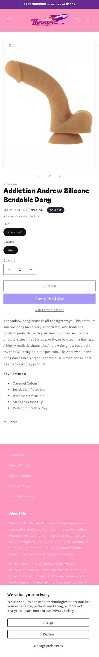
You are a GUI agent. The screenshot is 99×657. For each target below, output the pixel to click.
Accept (48, 622)
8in (13, 251)
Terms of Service (21, 496)
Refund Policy (19, 465)
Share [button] (13, 422)
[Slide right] (60, 176)
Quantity (9, 260)
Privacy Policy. (63, 610)
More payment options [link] (49, 309)
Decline (48, 634)
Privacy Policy (19, 486)
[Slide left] (39, 176)
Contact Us (17, 455)
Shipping (8, 216)
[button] (9, 20)
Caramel (17, 233)
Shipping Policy (20, 475)
